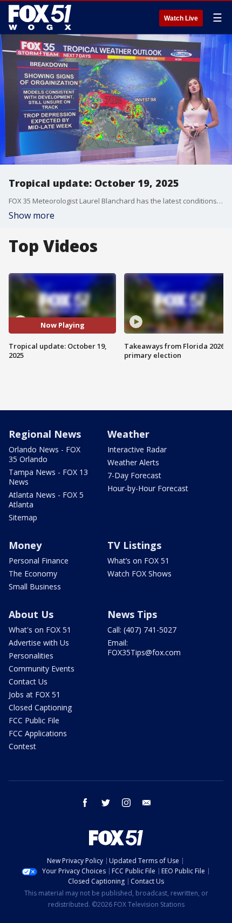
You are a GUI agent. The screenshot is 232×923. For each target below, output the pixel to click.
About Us (31, 614)
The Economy (33, 573)
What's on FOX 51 (40, 630)
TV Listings (134, 545)
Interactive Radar (137, 449)
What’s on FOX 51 (138, 560)
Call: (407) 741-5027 (141, 630)
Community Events (41, 668)
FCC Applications (38, 733)
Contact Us (28, 681)
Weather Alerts (133, 462)
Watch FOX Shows (139, 573)
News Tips (132, 614)
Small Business (35, 586)
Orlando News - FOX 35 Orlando (44, 454)
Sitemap (23, 517)
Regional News (45, 433)
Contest (22, 746)
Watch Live (181, 18)
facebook (85, 802)
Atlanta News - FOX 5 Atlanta (46, 500)
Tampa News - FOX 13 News (48, 477)
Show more (31, 215)
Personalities (31, 655)
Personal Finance (39, 560)
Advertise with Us (39, 642)
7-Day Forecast (134, 475)
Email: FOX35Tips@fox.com (144, 647)
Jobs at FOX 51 (34, 694)
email (146, 802)
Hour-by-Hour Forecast (147, 488)
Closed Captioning (40, 707)
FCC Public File (34, 720)
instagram (126, 802)
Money (25, 545)
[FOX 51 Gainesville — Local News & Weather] (40, 17)
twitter (105, 802)
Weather (128, 433)
